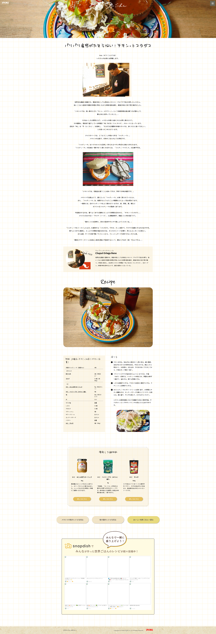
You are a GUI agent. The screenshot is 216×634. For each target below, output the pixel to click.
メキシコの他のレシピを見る (73, 519)
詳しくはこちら (82, 499)
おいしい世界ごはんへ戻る (143, 519)
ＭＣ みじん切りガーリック (74, 387)
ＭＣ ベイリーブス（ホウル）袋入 (76, 392)
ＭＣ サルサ (69, 423)
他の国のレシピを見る (108, 519)
